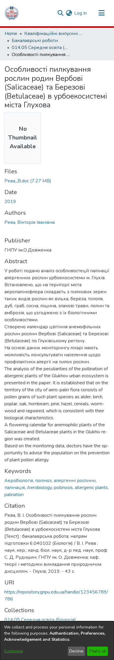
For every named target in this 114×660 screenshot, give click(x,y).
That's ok (97, 651)
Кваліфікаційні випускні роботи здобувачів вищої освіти (53, 33)
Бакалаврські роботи (35, 40)
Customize (13, 651)
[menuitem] (68, 13)
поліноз (43, 480)
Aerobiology (39, 487)
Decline (76, 651)
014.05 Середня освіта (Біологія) (41, 47)
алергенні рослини (75, 480)
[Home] (11, 13)
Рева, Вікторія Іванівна (29, 222)
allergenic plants (91, 487)
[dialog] (57, 640)
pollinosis (63, 487)
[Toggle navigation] (101, 13)
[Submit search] (60, 13)
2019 (10, 201)
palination (14, 494)
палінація (14, 487)
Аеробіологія (18, 480)
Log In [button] (80, 13)
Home (11, 33)
